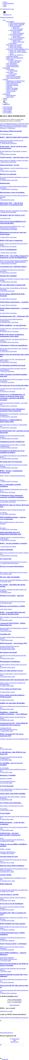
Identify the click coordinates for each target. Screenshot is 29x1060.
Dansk (5, 5)
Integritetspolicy (14, 1041)
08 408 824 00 (6, 9)
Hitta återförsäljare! (14, 1005)
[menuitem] (16, 2)
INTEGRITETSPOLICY (6, 1032)
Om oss (5, 2)
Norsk (4, 6)
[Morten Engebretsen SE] (6, 17)
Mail (14, 1040)
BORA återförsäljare (8, 3)
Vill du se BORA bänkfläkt (14, 999)
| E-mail (12, 9)
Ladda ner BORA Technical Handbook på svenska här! (14, 1017)
